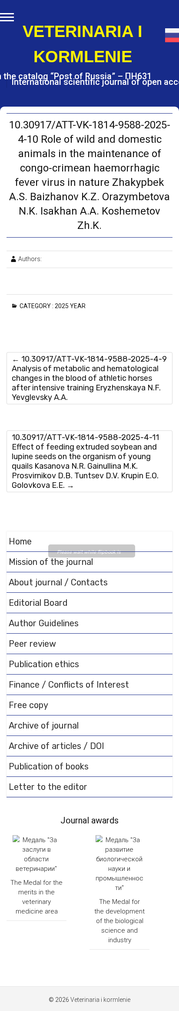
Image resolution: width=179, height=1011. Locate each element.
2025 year (72, 305)
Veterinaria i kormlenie (83, 44)
